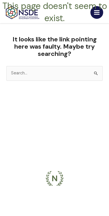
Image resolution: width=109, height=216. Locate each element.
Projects (54, 127)
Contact (54, 147)
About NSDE (54, 117)
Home (54, 106)
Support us (54, 137)
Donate (54, 157)
